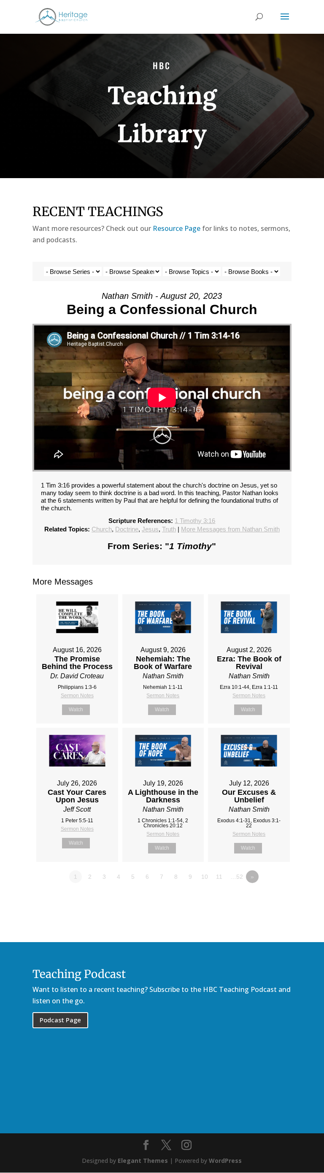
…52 (236, 876)
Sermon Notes (77, 696)
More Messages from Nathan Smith (230, 529)
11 (219, 876)
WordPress (225, 1161)
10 (204, 876)
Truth (169, 529)
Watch (76, 709)
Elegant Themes (143, 1161)
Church (102, 529)
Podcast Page (60, 1020)
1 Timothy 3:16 (195, 520)
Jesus (150, 529)
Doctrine (126, 529)
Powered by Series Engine (260, 899)
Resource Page (176, 228)
